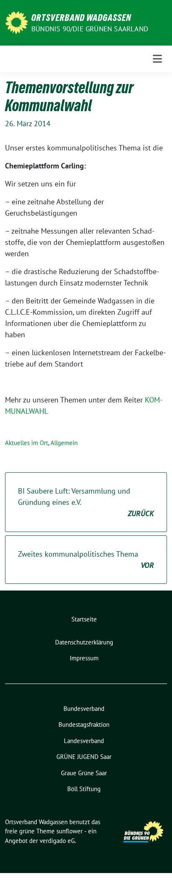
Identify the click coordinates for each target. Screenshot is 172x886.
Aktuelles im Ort (26, 443)
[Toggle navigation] (157, 59)
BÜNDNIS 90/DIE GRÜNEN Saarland (89, 28)
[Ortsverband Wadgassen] (16, 22)
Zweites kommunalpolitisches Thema (86, 559)
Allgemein (64, 443)
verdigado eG (57, 841)
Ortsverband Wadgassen (81, 17)
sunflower (69, 831)
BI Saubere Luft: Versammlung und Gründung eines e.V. (86, 502)
